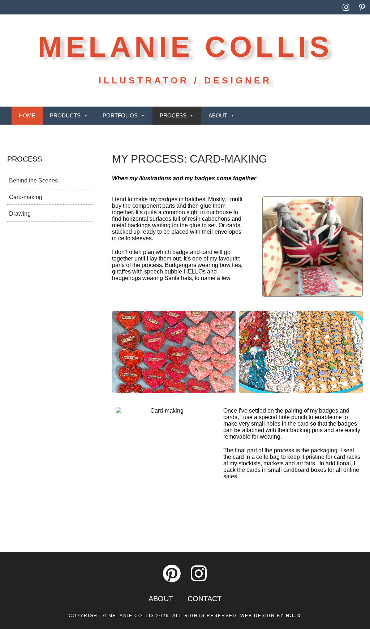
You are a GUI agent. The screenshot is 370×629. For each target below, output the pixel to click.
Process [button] (173, 115)
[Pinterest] (362, 7)
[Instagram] (346, 7)
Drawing (20, 214)
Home (27, 115)
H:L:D (293, 615)
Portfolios (120, 115)
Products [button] (65, 115)
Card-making (25, 197)
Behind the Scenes (33, 180)
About (161, 599)
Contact (204, 599)
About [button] (217, 115)
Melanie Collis (185, 47)
